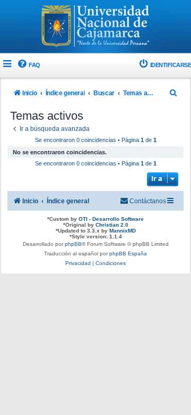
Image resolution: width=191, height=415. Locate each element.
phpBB (73, 244)
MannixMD (122, 231)
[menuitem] (28, 65)
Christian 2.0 (112, 225)
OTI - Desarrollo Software (111, 219)
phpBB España (128, 253)
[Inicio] (95, 27)
